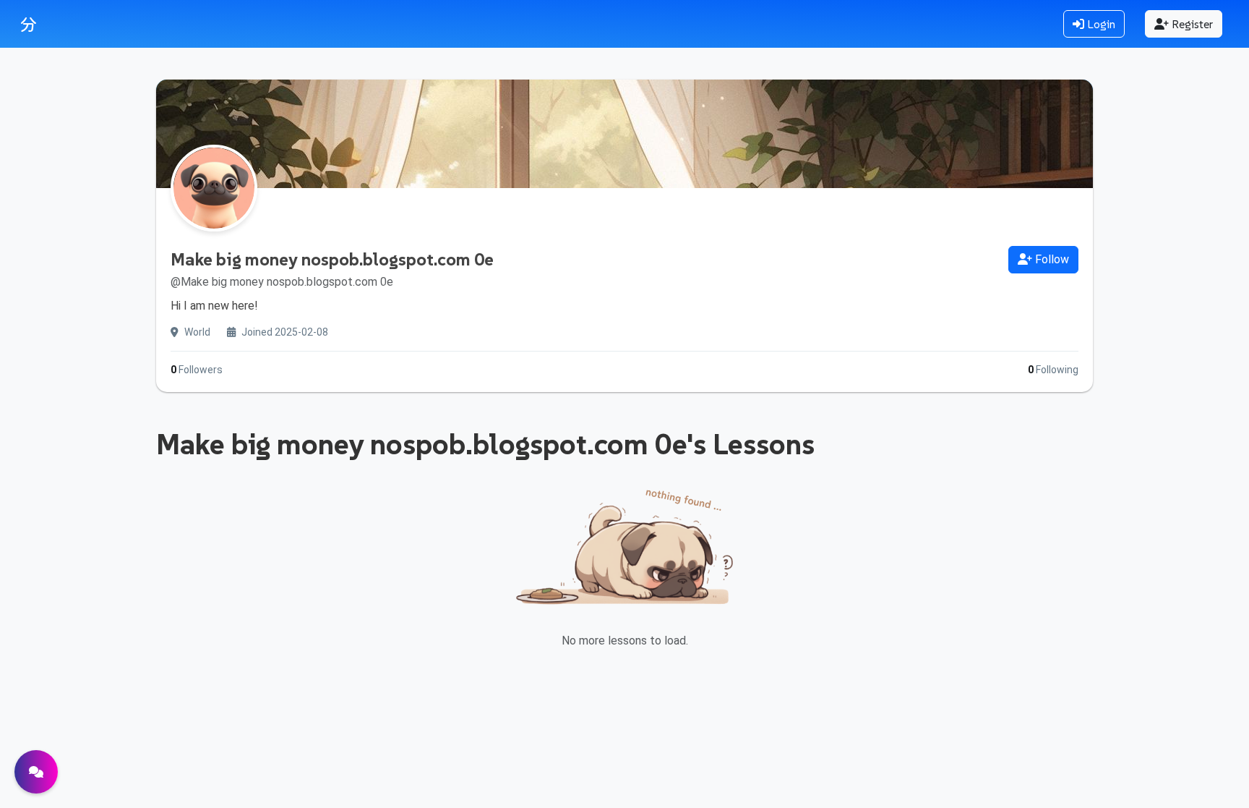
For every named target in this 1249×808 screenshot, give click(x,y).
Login (1099, 24)
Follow (1050, 259)
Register (1191, 24)
